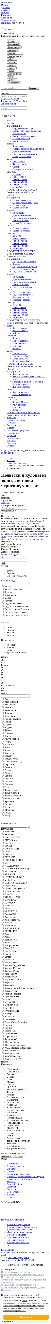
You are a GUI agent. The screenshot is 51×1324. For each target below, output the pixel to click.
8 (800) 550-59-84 (26, 1260)
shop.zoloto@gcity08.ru (18, 1257)
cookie (24, 1300)
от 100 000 (17, 187)
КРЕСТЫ (11, 417)
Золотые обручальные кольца (26, 131)
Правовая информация (12, 1277)
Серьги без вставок (21, 223)
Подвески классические (24, 261)
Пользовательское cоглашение (15, 1272)
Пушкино (11, 68)
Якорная (16, 348)
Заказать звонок (8, 104)
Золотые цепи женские (18, 1242)
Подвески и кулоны (16, 256)
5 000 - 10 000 (19, 177)
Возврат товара (14, 438)
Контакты (6, 15)
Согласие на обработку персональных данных (23, 1287)
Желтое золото (19, 164)
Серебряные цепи (15, 1240)
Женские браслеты (21, 387)
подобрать (6, 1156)
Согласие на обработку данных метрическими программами (23, 1280)
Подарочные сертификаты (19, 1179)
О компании (7, 2)
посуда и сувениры (16, 420)
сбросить (18, 1156)
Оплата (4, 5)
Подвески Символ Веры (24, 269)
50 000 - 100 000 (20, 184)
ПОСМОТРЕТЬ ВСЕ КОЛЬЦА (22, 190)
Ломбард (5, 10)
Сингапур (17, 346)
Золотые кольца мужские (24, 136)
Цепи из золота (19, 353)
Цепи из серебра (20, 356)
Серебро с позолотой (22, 169)
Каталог (11, 120)
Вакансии (11, 440)
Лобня (10, 59)
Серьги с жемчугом (16, 1235)
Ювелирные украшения (18, 1224)
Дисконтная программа (18, 430)
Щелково (12, 80)
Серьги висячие (20, 207)
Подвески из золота (21, 292)
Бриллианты (18, 146)
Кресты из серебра (21, 300)
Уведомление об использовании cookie (20, 1285)
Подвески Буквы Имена (24, 271)
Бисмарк (16, 338)
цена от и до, (9, 554)
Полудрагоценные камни (24, 154)
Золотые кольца (20, 141)
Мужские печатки (21, 138)
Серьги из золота (20, 228)
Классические (19, 133)
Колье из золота (20, 358)
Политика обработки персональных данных (22, 1274)
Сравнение (6, 17)
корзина (5, 23)
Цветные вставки (20, 220)
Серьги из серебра (21, 231)
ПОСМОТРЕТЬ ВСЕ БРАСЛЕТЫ (23, 412)
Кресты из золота (20, 297)
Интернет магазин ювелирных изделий (20, 1295)
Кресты (16, 264)
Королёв (11, 53)
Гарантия (11, 435)
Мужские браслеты (21, 384)
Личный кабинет (9, 20)
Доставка (5, 7)
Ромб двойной (19, 343)
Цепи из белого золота (18, 1237)
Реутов (11, 71)
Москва (11, 41)
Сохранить (33, 88)
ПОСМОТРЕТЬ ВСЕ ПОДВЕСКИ (24, 320)
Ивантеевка (13, 50)
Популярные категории (12, 1219)
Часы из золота (19, 328)
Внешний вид (8, 580)
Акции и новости (15, 1166)
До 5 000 (16, 174)
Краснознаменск (15, 56)
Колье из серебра (20, 361)
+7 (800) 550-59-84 (10, 98)
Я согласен (26, 1317)
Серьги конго (19, 205)
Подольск (12, 65)
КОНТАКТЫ (7, 1250)
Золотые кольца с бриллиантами (28, 149)
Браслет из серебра (21, 394)
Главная (10, 458)
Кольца (10, 123)
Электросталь (14, 83)
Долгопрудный (14, 47)
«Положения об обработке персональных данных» (23, 1306)
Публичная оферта (10, 1290)
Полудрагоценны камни (24, 218)
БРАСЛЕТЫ (13, 369)
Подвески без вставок (23, 287)
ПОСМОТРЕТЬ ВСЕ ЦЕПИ (20, 364)
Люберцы (12, 62)
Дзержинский (13, 44)
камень (4, 693)
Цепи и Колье (13, 333)
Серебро (16, 167)
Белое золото (18, 161)
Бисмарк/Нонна (20, 341)
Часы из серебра (20, 330)
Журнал (10, 1194)
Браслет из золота (20, 392)
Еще (9, 1245)
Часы (9, 325)
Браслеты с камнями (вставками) (28, 382)
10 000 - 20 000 (19, 179)
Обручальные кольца (22, 128)
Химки (10, 77)
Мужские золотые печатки (20, 1232)
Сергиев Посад (14, 74)
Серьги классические (22, 200)
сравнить (5, 503)
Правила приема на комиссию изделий (25, 1176)
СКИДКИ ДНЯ (8, 453)
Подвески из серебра (22, 294)
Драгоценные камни (22, 151)
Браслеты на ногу (20, 374)
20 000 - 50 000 (19, 182)
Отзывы (5, 12)
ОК (3, 563)
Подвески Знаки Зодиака (24, 266)
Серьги (10, 195)
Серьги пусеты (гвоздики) (25, 202)
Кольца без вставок (21, 156)
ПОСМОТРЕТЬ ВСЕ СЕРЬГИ (21, 251)
